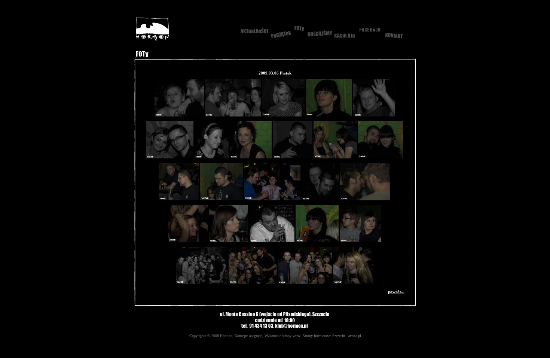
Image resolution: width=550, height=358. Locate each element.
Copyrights (197, 336)
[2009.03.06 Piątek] (179, 115)
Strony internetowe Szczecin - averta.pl (332, 336)
